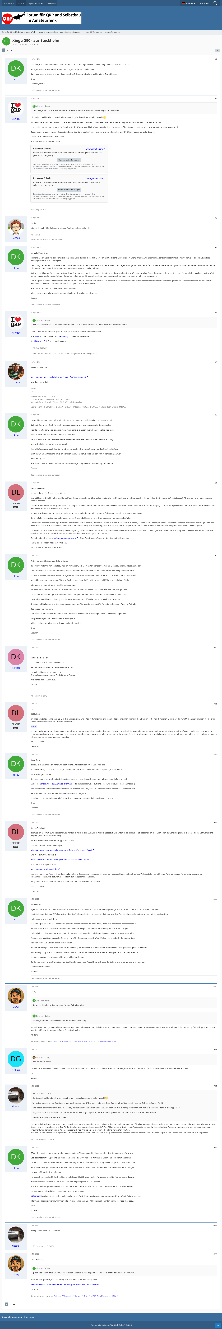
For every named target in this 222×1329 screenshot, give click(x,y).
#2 (216, 98)
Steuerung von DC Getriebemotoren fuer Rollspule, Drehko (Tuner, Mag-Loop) (65, 1284)
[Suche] (215, 3)
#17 (215, 1086)
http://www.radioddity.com (64, 538)
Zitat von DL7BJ (43, 1057)
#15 (215, 986)
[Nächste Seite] (11, 50)
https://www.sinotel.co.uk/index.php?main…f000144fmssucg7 (58, 377)
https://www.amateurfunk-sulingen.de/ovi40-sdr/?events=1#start (60, 859)
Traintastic (67, 1041)
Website (57, 1041)
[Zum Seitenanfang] (218, 1325)
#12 (215, 754)
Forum (78, 1041)
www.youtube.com (94, 149)
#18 (215, 1147)
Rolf (34, 726)
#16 (215, 1049)
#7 (216, 414)
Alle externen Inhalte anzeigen (69, 160)
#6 (216, 362)
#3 (216, 217)
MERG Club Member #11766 (103, 1041)
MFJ (37, 336)
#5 (216, 312)
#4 (216, 247)
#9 (216, 555)
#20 (215, 1254)
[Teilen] (217, 50)
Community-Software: (111, 1325)
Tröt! (86, 1041)
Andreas (36, 1196)
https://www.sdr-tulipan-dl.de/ (44, 869)
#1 (216, 59)
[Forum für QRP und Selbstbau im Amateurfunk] (111, 18)
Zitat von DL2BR (43, 1093)
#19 (215, 1225)
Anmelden (204, 3)
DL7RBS (54, 354)
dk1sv (18, 44)
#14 (215, 899)
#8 (216, 483)
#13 (215, 822)
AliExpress (38, 341)
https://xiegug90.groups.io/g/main (56, 783)
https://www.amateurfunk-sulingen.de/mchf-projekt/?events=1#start (61, 850)
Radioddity (63, 336)
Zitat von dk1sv (43, 106)
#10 (215, 647)
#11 (215, 703)
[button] (189, 3)
